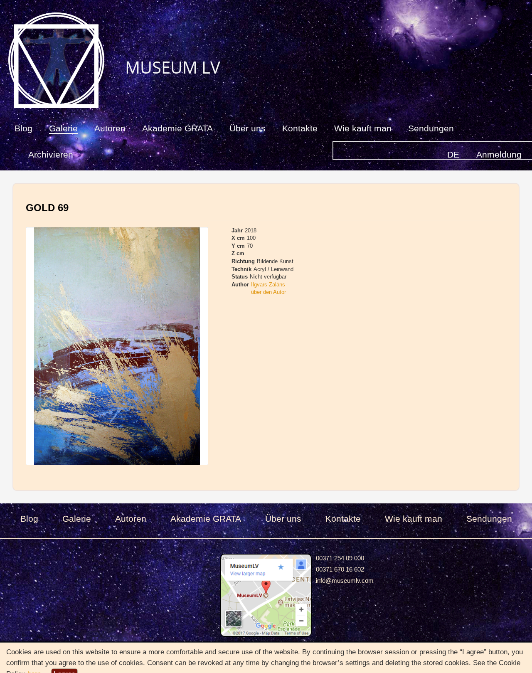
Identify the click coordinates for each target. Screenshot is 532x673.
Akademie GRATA (177, 128)
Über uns (247, 128)
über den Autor (268, 292)
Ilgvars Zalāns (268, 284)
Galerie (63, 128)
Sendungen (431, 128)
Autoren (110, 128)
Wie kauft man (363, 128)
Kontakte (300, 128)
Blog (23, 128)
